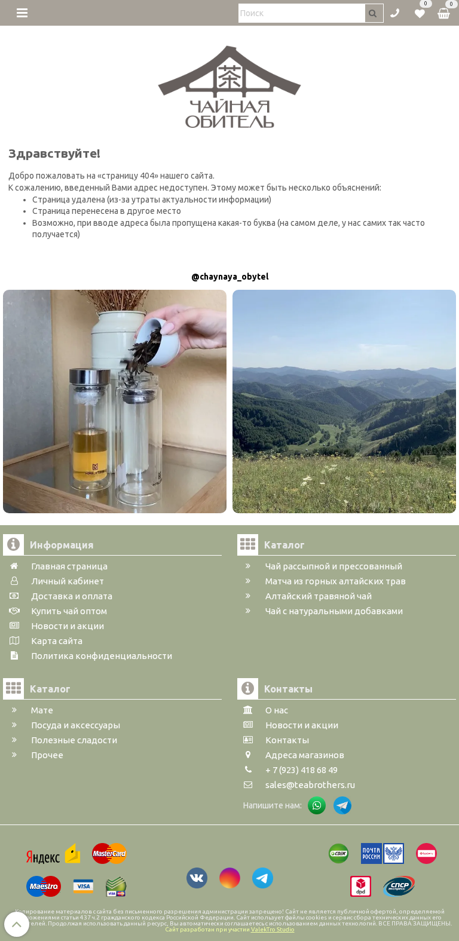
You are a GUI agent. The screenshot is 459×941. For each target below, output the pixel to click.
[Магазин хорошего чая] (229, 83)
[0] (420, 12)
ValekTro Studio (273, 929)
